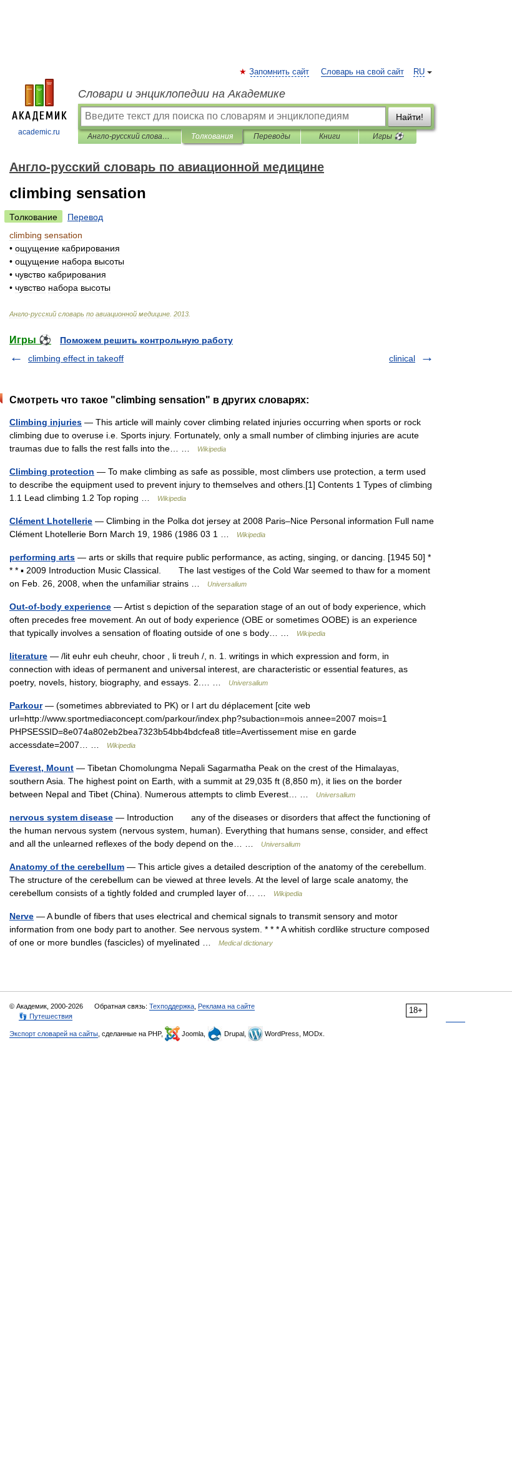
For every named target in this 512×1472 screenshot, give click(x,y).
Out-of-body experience (60, 607)
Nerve (21, 916)
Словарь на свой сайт (362, 72)
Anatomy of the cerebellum (66, 867)
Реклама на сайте (226, 1006)
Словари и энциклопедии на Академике (181, 94)
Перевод (85, 217)
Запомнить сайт (279, 72)
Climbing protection (51, 471)
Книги (329, 136)
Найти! (409, 117)
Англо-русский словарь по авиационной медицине (129, 136)
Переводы (272, 136)
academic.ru (39, 132)
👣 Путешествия (45, 1016)
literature (28, 656)
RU (419, 72)
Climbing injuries (45, 422)
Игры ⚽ (388, 136)
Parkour (25, 705)
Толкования (212, 136)
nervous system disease (61, 817)
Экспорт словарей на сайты (53, 1033)
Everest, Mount (41, 768)
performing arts (42, 557)
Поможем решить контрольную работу (146, 340)
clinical (402, 358)
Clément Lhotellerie (50, 521)
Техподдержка (171, 1006)
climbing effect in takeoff (76, 358)
